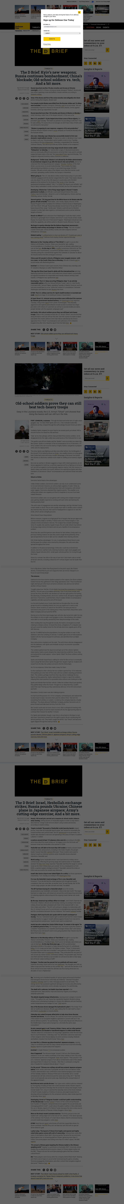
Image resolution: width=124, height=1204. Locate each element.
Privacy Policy (47, 44)
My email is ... (47, 24)
